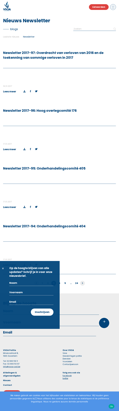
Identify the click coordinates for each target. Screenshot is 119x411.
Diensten (67, 358)
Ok (111, 406)
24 (76, 283)
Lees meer (9, 91)
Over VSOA (68, 350)
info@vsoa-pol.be (11, 366)
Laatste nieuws (11, 36)
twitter (65, 378)
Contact (7, 385)
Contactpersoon (70, 364)
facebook (67, 375)
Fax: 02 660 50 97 (11, 363)
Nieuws (7, 380)
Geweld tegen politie (72, 356)
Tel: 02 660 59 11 (10, 361)
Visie (65, 353)
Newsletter (29, 36)
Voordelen (67, 361)
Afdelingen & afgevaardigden (11, 374)
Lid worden (98, 7)
